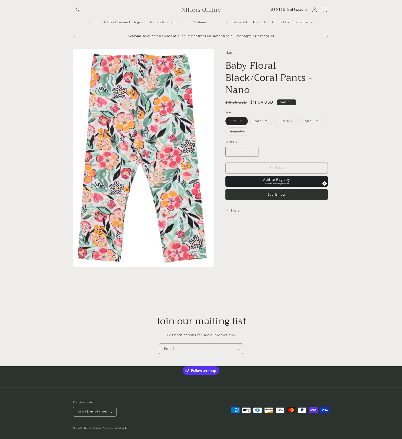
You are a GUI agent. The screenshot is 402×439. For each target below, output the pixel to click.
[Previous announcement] (75, 36)
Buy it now (277, 194)
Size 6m (239, 122)
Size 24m (239, 132)
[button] (78, 10)
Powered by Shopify (115, 428)
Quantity (231, 141)
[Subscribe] (237, 348)
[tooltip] (324, 183)
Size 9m (263, 122)
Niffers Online (93, 428)
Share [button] (235, 211)
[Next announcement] (327, 36)
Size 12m (288, 122)
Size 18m (314, 122)
